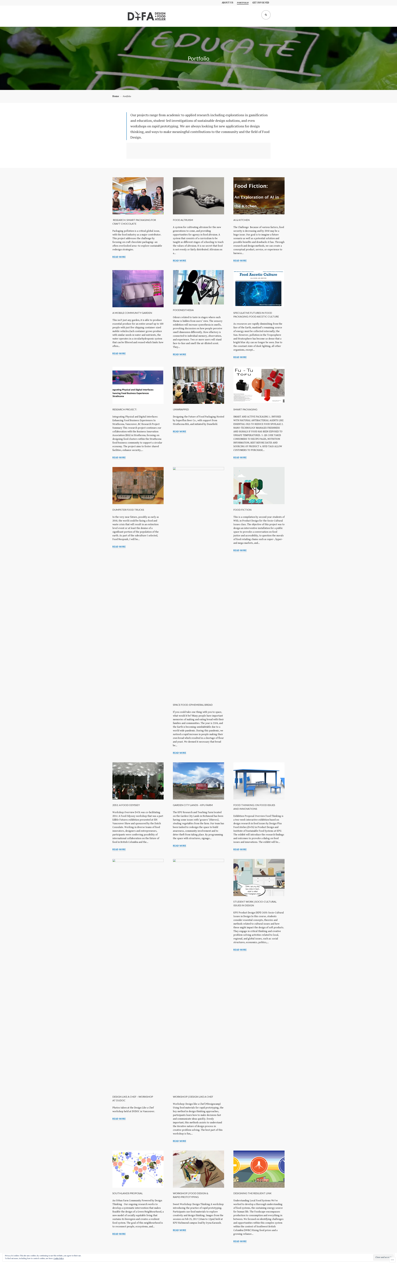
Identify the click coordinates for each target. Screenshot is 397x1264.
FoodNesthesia (183, 309)
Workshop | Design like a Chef (193, 1096)
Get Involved (260, 2)
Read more (119, 257)
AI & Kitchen (241, 219)
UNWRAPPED (181, 409)
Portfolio (243, 2)
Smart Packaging (245, 409)
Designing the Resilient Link (252, 1193)
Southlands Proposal (127, 1193)
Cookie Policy (59, 1258)
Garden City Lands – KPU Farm (193, 805)
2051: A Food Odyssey (126, 805)
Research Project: (124, 409)
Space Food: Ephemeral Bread (193, 704)
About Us (227, 2)
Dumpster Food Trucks (128, 509)
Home (115, 96)
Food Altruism (183, 219)
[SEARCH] (266, 15)
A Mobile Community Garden (132, 312)
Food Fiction (242, 509)
